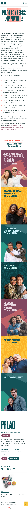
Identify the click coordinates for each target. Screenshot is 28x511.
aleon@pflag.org (13, 129)
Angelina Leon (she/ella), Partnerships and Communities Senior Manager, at (12, 127)
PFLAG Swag (5, 492)
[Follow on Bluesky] (2, 469)
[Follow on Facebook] (5, 469)
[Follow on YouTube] (14, 469)
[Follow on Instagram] (8, 469)
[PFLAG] (3, 3)
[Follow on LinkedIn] (11, 469)
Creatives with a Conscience (17, 508)
